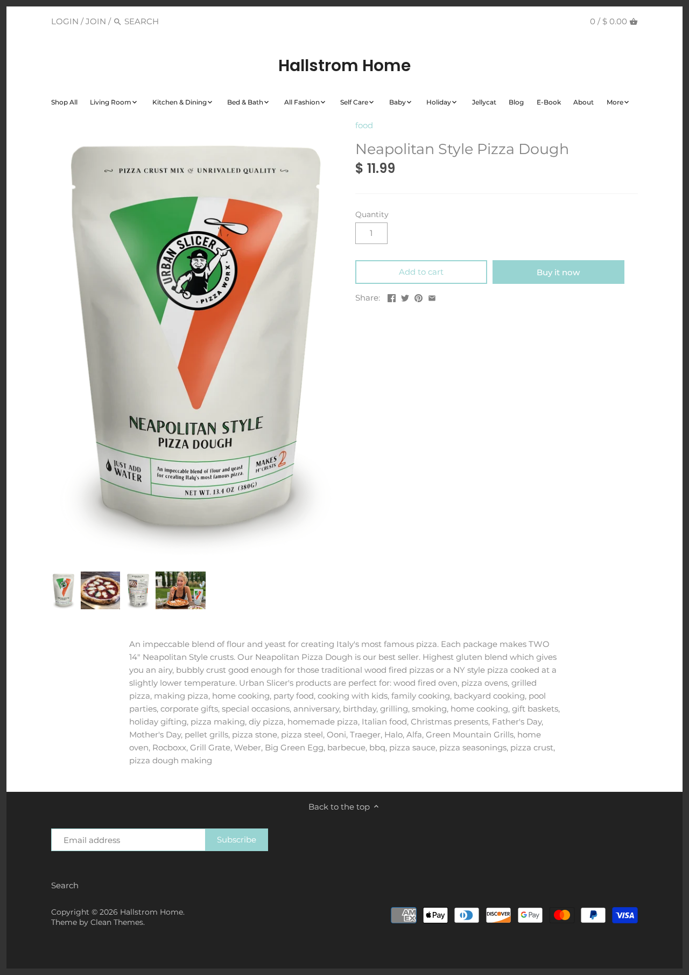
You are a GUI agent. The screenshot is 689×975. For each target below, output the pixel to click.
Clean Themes (116, 922)
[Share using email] (432, 296)
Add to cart (421, 272)
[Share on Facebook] (392, 296)
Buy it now (558, 272)
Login (65, 21)
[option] (63, 590)
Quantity (372, 214)
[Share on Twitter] (405, 296)
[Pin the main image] (418, 296)
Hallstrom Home (344, 66)
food (364, 125)
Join (96, 21)
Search (65, 885)
